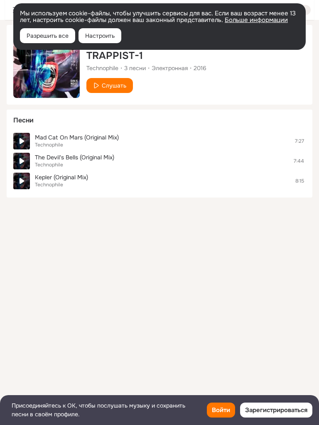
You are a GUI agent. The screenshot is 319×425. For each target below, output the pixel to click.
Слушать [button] (114, 85)
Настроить (100, 35)
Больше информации (256, 20)
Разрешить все (48, 35)
